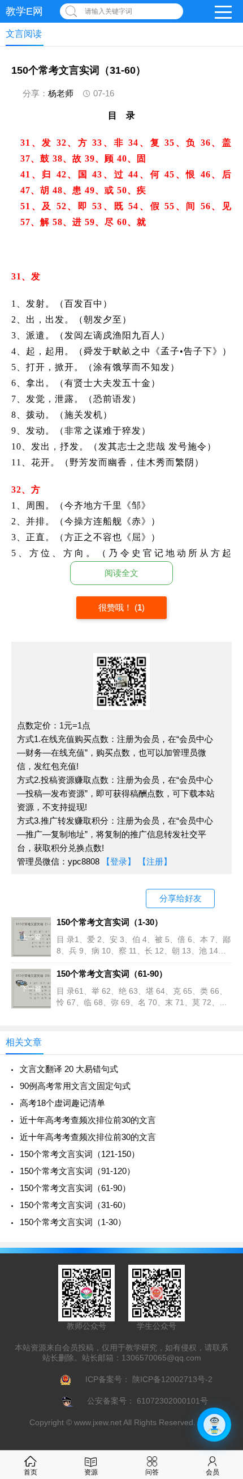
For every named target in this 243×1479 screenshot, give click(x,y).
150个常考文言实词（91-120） (77, 1171)
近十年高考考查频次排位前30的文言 (88, 1120)
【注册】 (155, 861)
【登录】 (119, 861)
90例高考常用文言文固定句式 (75, 1086)
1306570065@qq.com (161, 1357)
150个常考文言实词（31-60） (75, 1205)
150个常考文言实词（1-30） (73, 1222)
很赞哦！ (116, 607)
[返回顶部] (220, 1319)
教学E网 (24, 11)
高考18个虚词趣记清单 (62, 1103)
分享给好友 (180, 898)
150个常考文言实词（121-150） (80, 1154)
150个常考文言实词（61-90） (75, 1188)
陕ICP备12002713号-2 (171, 1379)
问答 (152, 1472)
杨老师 (60, 93)
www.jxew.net (98, 1422)
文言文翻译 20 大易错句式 (69, 1069)
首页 (30, 1472)
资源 (91, 1472)
